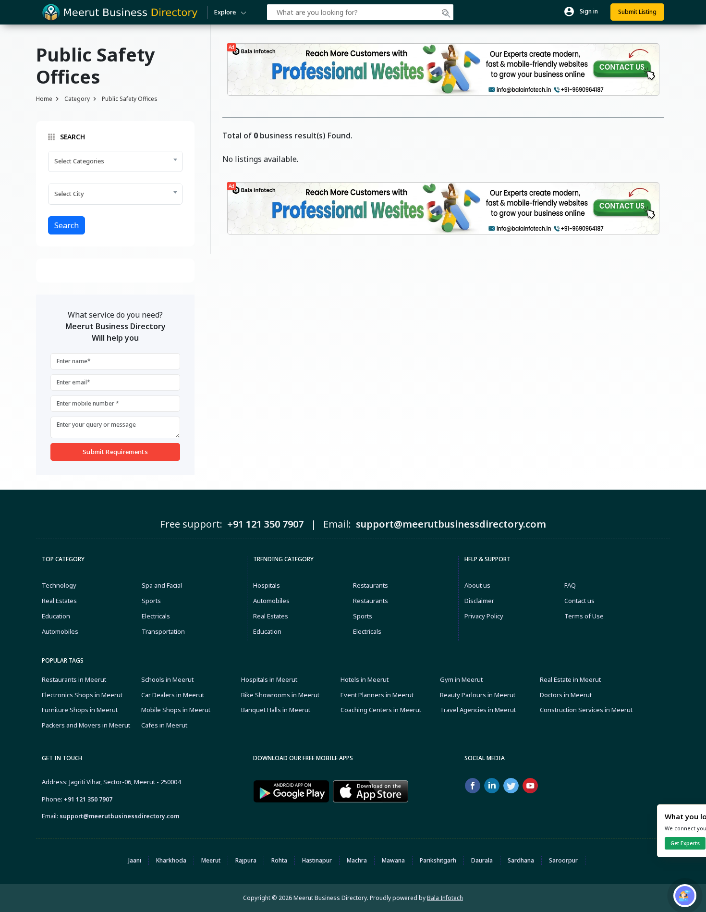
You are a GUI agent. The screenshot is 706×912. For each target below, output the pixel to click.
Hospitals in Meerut (269, 679)
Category (77, 99)
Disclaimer (479, 600)
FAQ (570, 585)
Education (56, 616)
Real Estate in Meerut (570, 679)
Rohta (279, 860)
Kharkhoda (171, 860)
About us (477, 585)
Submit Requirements (115, 451)
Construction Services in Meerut (586, 709)
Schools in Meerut (167, 679)
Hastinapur (317, 860)
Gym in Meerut (461, 679)
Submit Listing (637, 12)
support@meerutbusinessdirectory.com (119, 816)
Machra (357, 860)
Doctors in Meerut (566, 694)
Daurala (482, 860)
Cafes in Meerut (164, 725)
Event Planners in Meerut (377, 694)
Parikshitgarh (438, 860)
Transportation (163, 631)
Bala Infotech (445, 898)
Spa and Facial (162, 585)
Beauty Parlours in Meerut (477, 694)
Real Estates (59, 600)
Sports (151, 600)
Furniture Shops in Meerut (80, 709)
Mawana (393, 860)
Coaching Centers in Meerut (381, 709)
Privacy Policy (483, 616)
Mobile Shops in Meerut (175, 709)
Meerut (210, 860)
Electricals (156, 616)
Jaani (134, 860)
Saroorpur (563, 860)
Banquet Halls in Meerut (275, 709)
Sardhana (521, 860)
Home (44, 99)
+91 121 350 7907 (88, 799)
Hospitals (266, 585)
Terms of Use (584, 616)
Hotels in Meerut (365, 679)
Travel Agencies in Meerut (478, 709)
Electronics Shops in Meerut (82, 694)
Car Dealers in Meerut (172, 694)
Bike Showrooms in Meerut (280, 694)
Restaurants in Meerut (74, 679)
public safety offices (130, 99)
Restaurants (370, 585)
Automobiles (60, 631)
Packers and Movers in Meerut (86, 725)
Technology (59, 585)
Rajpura (245, 860)
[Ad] (443, 68)
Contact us (579, 600)
